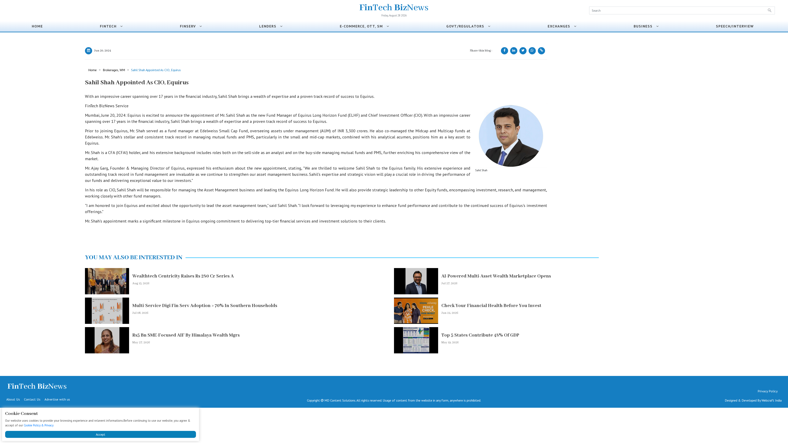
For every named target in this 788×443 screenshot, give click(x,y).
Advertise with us (57, 399)
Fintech (110, 26)
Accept (100, 434)
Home (37, 26)
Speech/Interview (736, 26)
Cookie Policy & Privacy (39, 425)
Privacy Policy (768, 391)
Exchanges (561, 26)
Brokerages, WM (114, 70)
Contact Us (32, 399)
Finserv (189, 26)
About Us (13, 399)
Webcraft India (772, 400)
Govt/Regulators (467, 26)
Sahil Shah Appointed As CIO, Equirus (156, 70)
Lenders (269, 26)
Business (645, 26)
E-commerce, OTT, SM (363, 26)
